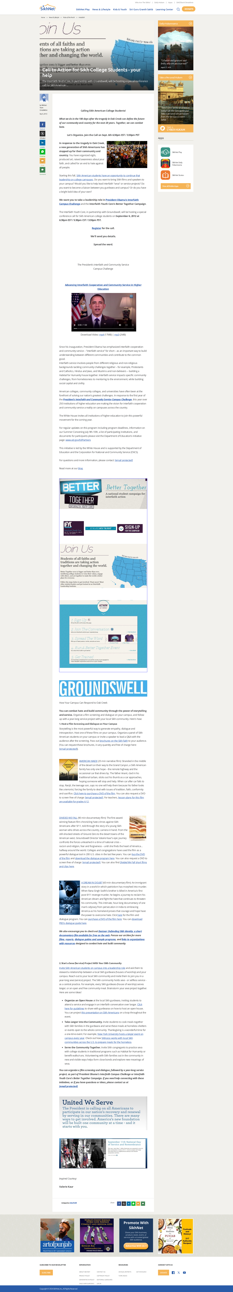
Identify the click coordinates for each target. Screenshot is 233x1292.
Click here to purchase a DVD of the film (94, 793)
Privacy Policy (84, 1276)
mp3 (116, 334)
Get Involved (141, 1272)
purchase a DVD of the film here (105, 919)
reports (69, 939)
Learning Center (164, 9)
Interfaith (82, 17)
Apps (170, 2)
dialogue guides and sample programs (95, 939)
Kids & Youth (120, 9)
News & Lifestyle (101, 9)
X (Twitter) (42, 138)
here (119, 915)
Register (96, 228)
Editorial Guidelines (104, 1279)
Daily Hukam (159, 2)
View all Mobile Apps (170, 186)
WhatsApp (42, 156)
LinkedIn (42, 147)
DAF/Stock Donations (185, 2)
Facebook (42, 129)
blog (80, 468)
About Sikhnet (84, 1272)
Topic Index (123, 1276)
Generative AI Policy (86, 1279)
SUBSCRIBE (46, 1272)
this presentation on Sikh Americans (100, 1012)
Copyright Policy (103, 1276)
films (61, 939)
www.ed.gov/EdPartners (78, 440)
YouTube (184, 1272)
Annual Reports (125, 1272)
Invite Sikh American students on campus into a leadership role (92, 968)
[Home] (48, 10)
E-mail (42, 165)
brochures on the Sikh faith (114, 740)
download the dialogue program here (94, 858)
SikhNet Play (83, 9)
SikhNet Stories (178, 175)
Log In (99, 1283)
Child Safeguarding (86, 1283)
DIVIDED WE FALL (68, 817)
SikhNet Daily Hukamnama (177, 163)
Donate (189, 8)
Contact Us (101, 1272)
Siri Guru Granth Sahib (141, 9)
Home (43, 17)
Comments (42, 174)
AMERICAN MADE (88, 761)
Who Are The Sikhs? (142, 2)
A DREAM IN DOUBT (91, 882)
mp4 (101, 334)
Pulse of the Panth (69, 17)
